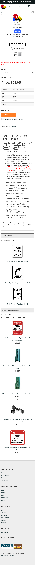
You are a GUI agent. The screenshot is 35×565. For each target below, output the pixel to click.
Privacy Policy (4, 497)
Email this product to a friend (14, 119)
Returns (3, 492)
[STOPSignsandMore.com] (4, 6)
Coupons (3, 522)
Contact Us (4, 472)
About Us (3, 512)
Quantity (3, 110)
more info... (28, 2)
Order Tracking (5, 475)
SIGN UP (17, 31)
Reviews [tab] (14, 126)
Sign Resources (5, 517)
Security (3, 500)
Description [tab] (6, 126)
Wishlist (3, 477)
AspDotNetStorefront (7, 555)
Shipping (3, 490)
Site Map (3, 520)
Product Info (4, 515)
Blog (2, 510)
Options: (4, 69)
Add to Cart (8, 115)
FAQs (2, 495)
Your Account (4, 480)
